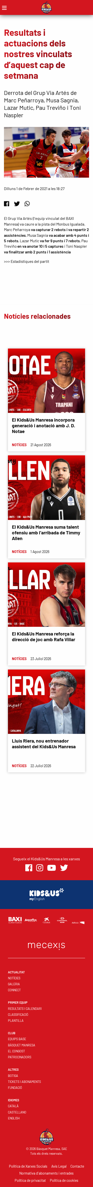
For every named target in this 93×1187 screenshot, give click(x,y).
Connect (14, 990)
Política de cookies (64, 1180)
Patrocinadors (19, 1057)
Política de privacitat (30, 1180)
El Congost (16, 1051)
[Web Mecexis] (46, 945)
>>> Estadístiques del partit (26, 261)
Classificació (18, 1015)
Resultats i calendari (25, 1009)
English (14, 1118)
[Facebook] (6, 203)
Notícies (14, 978)
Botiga (13, 1076)
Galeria (14, 984)
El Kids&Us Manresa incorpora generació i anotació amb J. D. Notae (43, 425)
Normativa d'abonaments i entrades (46, 1173)
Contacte (77, 1166)
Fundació (15, 1088)
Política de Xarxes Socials (28, 1166)
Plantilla (16, 1021)
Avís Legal (58, 1166)
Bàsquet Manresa (21, 1045)
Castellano (17, 1112)
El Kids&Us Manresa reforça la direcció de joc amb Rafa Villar (43, 636)
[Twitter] (17, 203)
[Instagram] (39, 867)
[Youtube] (51, 867)
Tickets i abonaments (24, 1082)
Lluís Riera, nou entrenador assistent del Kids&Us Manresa (44, 743)
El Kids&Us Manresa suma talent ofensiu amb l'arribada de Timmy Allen (46, 532)
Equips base (17, 1039)
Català (13, 1106)
